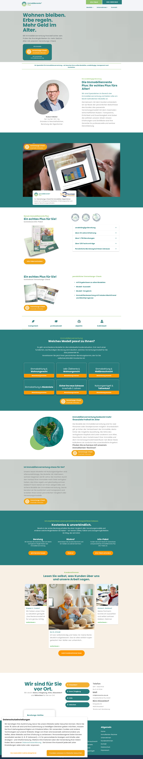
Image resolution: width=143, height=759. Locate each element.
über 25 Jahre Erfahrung (85, 233)
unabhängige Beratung (85, 227)
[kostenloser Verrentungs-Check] (41, 304)
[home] (32, 8)
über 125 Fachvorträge (85, 243)
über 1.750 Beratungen (85, 238)
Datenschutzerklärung (32, 742)
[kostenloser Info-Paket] (41, 257)
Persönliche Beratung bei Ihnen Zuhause (92, 249)
